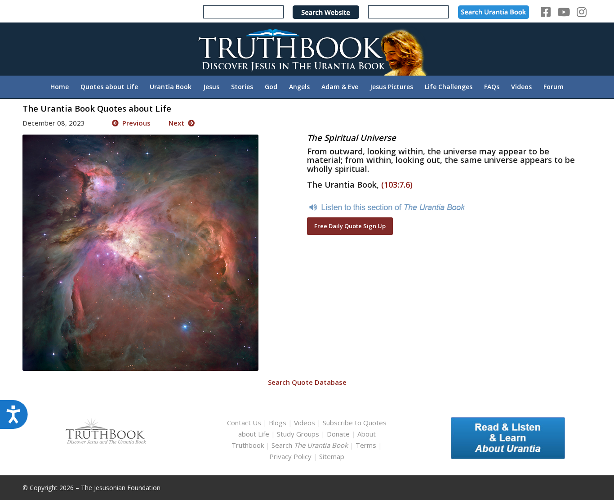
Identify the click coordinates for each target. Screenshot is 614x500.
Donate (338, 433)
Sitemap (331, 456)
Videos (304, 422)
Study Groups (299, 433)
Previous (135, 122)
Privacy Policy (290, 456)
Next (178, 122)
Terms (366, 445)
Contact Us (244, 422)
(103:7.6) (397, 184)
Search (310, 445)
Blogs (277, 422)
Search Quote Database (307, 382)
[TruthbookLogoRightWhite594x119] (307, 49)
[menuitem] (59, 87)
